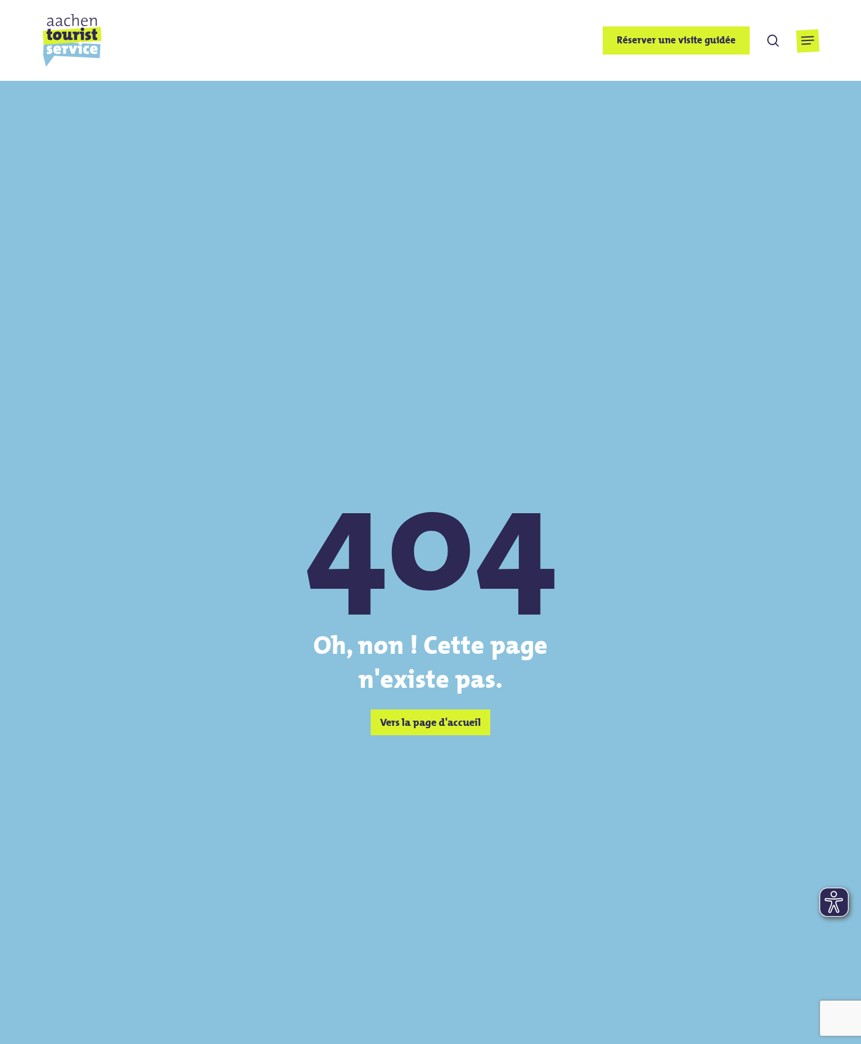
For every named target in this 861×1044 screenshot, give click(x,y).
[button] (807, 40)
